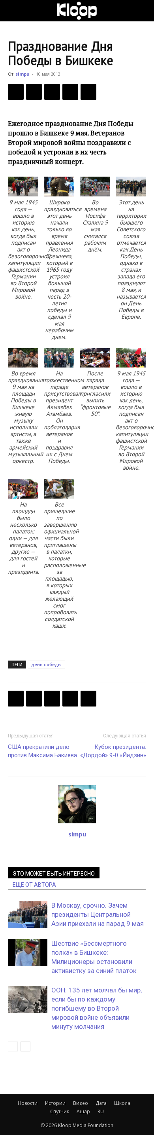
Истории (55, 1103)
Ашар (83, 1111)
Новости (28, 1103)
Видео (80, 1103)
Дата (101, 1103)
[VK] (52, 92)
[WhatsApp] (88, 92)
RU (101, 1111)
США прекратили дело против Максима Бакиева (42, 751)
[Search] (143, 10)
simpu (22, 74)
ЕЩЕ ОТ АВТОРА (34, 885)
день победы (46, 664)
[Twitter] (34, 92)
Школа (122, 1103)
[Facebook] (16, 92)
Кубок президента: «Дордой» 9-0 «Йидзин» (113, 751)
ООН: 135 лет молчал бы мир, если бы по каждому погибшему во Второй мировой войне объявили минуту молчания (96, 1008)
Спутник (59, 1111)
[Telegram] (70, 92)
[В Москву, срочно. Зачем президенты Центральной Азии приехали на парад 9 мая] (27, 914)
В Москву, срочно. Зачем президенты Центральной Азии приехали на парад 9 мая (97, 914)
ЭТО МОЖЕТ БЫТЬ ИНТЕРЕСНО (54, 873)
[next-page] (25, 1046)
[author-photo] (77, 823)
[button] (13, 10)
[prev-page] (13, 1046)
